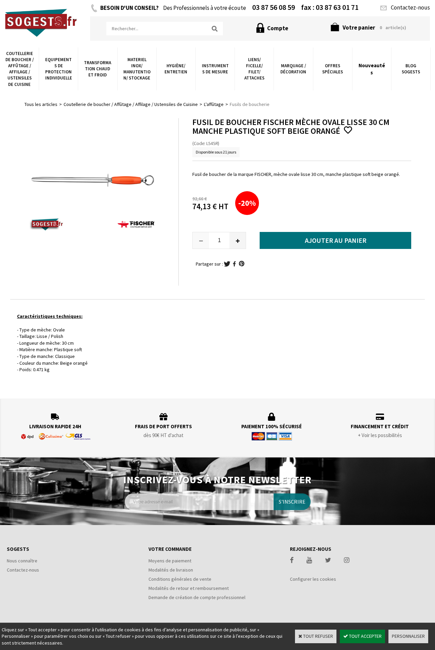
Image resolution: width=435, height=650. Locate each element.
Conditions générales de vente (180, 579)
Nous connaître (22, 561)
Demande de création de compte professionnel (197, 597)
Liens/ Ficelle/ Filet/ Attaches (254, 69)
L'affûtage (214, 104)
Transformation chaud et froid (97, 69)
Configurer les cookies (313, 579)
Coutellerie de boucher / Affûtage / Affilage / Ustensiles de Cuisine (19, 69)
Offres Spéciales (332, 69)
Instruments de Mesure (215, 69)
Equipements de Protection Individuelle (58, 69)
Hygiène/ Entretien (175, 69)
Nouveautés (372, 69)
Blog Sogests (411, 69)
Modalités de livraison (171, 570)
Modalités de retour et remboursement (189, 588)
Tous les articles (40, 104)
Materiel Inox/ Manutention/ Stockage (137, 69)
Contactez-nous (23, 570)
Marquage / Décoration (293, 69)
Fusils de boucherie (249, 104)
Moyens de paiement (170, 561)
